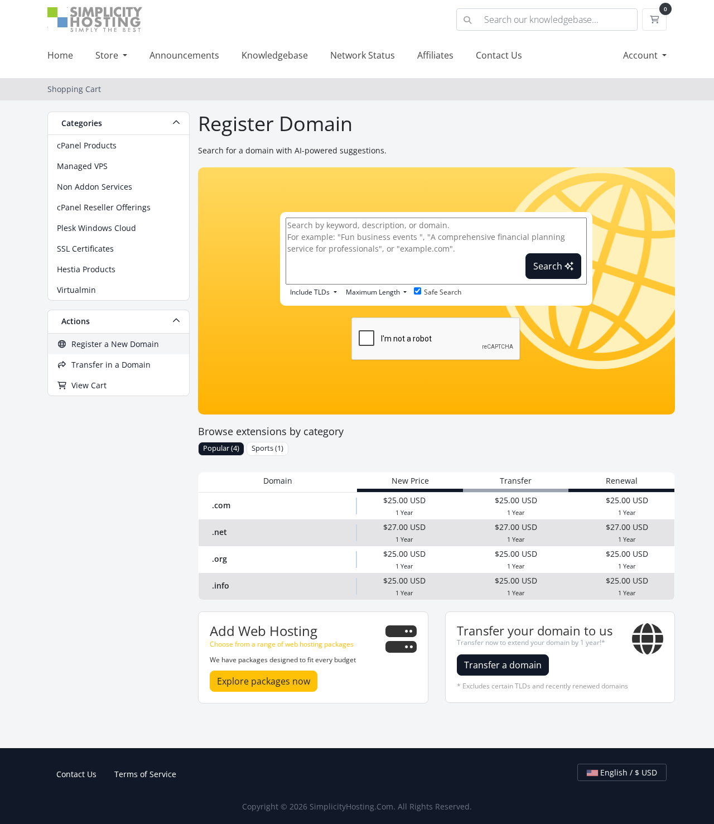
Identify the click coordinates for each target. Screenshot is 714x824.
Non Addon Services (94, 186)
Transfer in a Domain (109, 364)
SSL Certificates (85, 248)
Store (107, 55)
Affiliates (435, 55)
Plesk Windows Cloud (96, 228)
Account (641, 55)
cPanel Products (87, 145)
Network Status (362, 55)
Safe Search (442, 292)
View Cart (87, 385)
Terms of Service (145, 774)
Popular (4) (221, 448)
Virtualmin (76, 290)
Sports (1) (267, 448)
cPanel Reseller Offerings (104, 207)
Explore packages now (263, 681)
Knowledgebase (275, 55)
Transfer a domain (503, 665)
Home (60, 55)
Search (549, 266)
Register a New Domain (113, 344)
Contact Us (499, 55)
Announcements (184, 55)
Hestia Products (86, 269)
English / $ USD (627, 772)
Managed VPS (82, 166)
